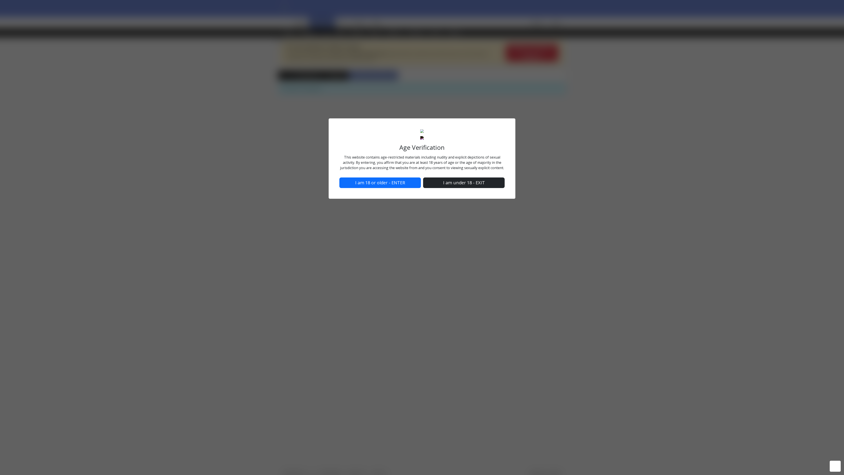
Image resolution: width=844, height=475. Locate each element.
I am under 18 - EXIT (464, 183)
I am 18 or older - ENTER (380, 183)
